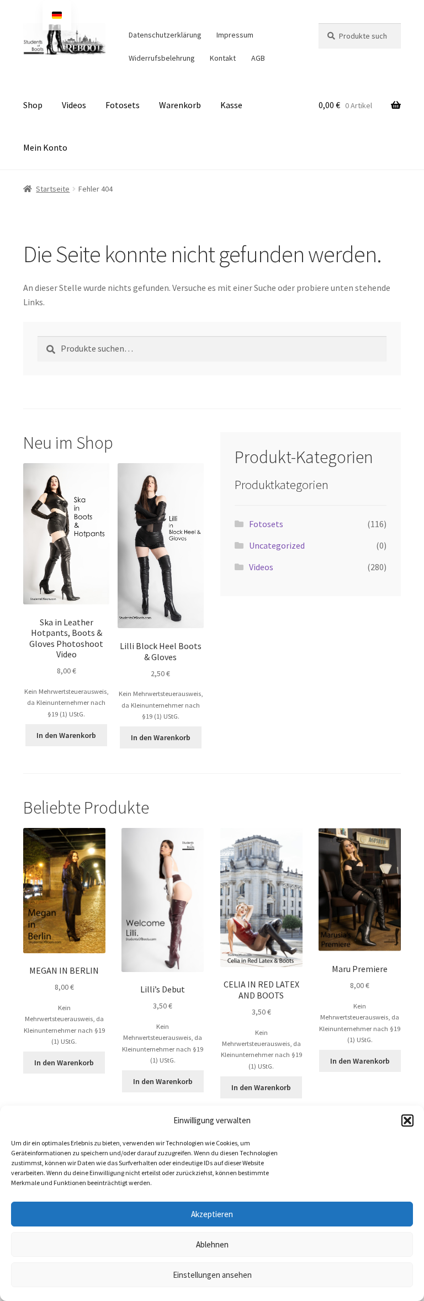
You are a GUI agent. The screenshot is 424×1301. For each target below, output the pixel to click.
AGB (258, 58)
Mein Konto (45, 147)
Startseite (53, 189)
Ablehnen (212, 1244)
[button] (407, 1120)
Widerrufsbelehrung (162, 58)
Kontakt (223, 58)
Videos (74, 104)
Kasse (231, 104)
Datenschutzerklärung (165, 35)
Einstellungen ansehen (212, 1275)
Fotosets (122, 104)
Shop (33, 104)
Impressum (234, 35)
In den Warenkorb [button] (66, 735)
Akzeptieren (212, 1214)
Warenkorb (180, 104)
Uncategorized (277, 545)
